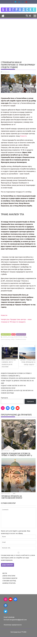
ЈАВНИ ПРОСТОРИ (6, 334)
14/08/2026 (6, 451)
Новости (23, 136)
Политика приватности (13, 625)
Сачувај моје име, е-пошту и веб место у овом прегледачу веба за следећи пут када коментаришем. (18, 557)
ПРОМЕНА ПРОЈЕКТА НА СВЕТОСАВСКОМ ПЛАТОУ (18, 378)
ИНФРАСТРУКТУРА (21, 334)
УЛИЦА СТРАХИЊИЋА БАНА (18, 339)
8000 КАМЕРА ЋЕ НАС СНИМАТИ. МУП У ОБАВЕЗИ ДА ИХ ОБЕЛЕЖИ (9, 363)
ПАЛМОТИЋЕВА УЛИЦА (20, 337)
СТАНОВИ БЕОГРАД (9, 581)
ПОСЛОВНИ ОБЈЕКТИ (9, 578)
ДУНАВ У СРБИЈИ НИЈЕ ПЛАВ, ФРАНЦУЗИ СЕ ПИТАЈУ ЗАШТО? (28, 362)
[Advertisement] (18, 38)
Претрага (4, 398)
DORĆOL (5, 337)
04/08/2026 (6, 493)
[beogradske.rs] (3, 15)
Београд (10, 337)
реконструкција (5, 339)
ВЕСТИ (13, 334)
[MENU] (34, 15)
